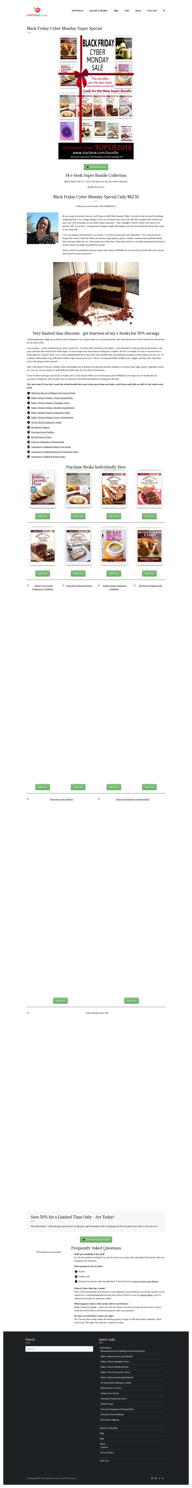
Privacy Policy (107, 1452)
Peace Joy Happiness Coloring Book (47, 442)
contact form (146, 1295)
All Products (77, 10)
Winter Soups (107, 1403)
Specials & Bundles (99, 10)
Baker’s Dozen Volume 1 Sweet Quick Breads (52, 398)
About (138, 10)
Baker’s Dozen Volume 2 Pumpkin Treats (50, 403)
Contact (104, 1447)
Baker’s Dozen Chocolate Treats (115, 1372)
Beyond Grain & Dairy (41, 437)
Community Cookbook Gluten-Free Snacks (51, 447)
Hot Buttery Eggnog (40, 427)
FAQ (127, 10)
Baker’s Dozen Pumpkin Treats (115, 1361)
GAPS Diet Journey (69, 1478)
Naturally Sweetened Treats (114, 1398)
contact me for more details (145, 1281)
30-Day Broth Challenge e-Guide (46, 422)
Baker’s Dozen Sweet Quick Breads (117, 1356)
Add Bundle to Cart (98, 167)
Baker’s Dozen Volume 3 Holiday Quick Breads (52, 407)
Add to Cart (42, 516)
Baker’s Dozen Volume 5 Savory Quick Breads (52, 417)
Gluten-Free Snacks (110, 1393)
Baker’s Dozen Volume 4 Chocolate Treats (50, 412)
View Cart (152, 10)
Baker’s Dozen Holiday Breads (115, 1367)
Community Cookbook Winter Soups (48, 456)
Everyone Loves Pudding (42, 432)
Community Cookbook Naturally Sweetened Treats (54, 451)
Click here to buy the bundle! (97, 1239)
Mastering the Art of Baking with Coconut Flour (53, 393)
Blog (116, 10)
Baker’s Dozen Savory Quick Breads (117, 1377)
